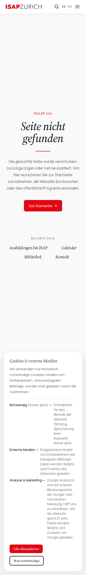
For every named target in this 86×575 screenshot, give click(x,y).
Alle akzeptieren (26, 548)
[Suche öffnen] (56, 6)
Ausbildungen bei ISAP (28, 248)
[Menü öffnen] (77, 6)
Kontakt (62, 257)
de (64, 7)
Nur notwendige (26, 560)
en (70, 7)
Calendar (68, 248)
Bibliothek (33, 257)
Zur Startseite (40, 205)
